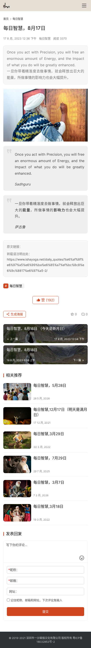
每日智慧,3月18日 (48, 506)
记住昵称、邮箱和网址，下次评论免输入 (36, 600)
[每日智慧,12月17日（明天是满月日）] (17, 416)
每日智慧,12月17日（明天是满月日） (60, 412)
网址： (13, 591)
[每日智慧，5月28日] (17, 392)
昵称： (13, 570)
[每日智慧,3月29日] (17, 440)
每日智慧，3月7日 (48, 482)
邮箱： (13, 580)
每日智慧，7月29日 (49, 458)
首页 (6, 19)
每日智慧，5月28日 (49, 385)
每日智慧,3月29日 (48, 434)
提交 (45, 611)
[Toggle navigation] (84, 5)
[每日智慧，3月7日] (17, 488)
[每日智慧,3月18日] (17, 512)
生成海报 (16, 314)
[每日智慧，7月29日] (17, 464)
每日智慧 (45, 38)
